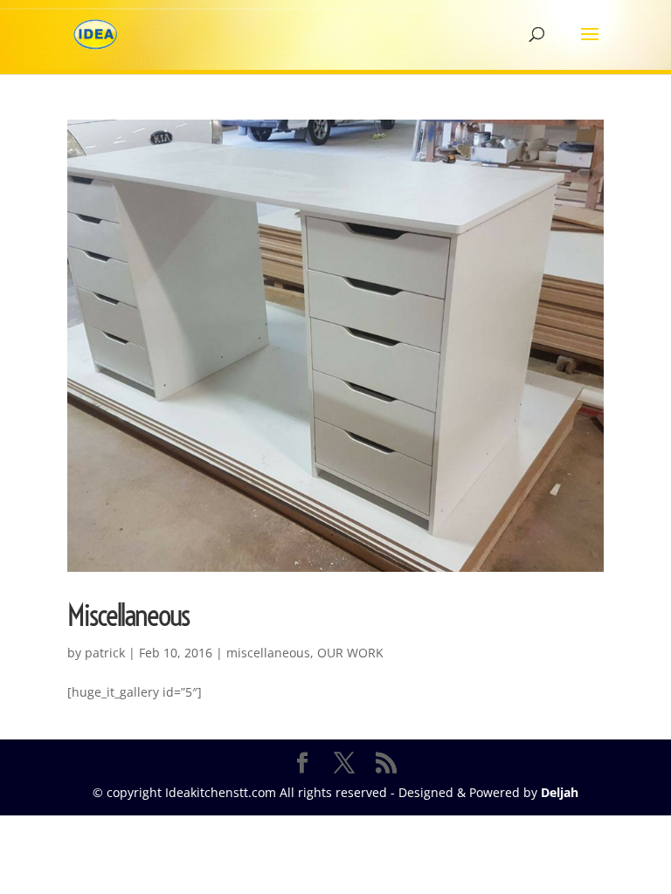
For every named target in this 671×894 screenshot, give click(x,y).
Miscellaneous (128, 615)
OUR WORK (350, 652)
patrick (105, 652)
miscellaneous (268, 652)
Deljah (559, 792)
